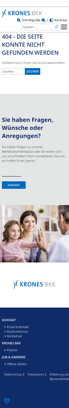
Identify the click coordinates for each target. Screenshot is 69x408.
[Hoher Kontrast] (51, 20)
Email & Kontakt (18, 327)
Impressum (36, 374)
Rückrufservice (17, 331)
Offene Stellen (17, 364)
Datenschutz (13, 374)
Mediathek (14, 336)
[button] (7, 401)
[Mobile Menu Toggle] (63, 27)
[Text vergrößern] (19, 20)
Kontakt (14, 185)
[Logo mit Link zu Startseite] (23, 13)
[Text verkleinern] (43, 20)
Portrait (12, 350)
